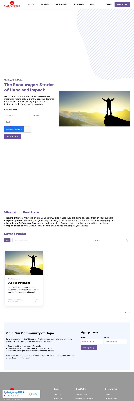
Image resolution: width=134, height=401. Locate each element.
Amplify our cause (111, 398)
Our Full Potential (19, 282)
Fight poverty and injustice (84, 398)
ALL (7, 240)
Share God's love (81, 394)
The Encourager (20, 240)
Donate (107, 394)
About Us (57, 394)
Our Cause (58, 398)
